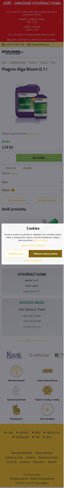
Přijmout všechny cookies (45, 253)
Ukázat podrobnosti (33, 260)
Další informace (40, 240)
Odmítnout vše (16, 253)
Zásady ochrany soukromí (33, 245)
